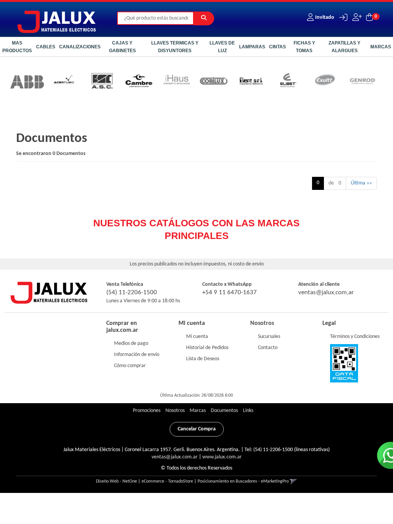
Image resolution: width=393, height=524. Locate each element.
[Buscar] (203, 18)
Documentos (224, 411)
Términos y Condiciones (355, 336)
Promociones (146, 411)
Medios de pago (131, 343)
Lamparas (252, 46)
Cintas (277, 46)
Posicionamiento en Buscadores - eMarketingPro (243, 481)
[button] (341, 17)
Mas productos (17, 46)
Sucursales (269, 336)
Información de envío (136, 355)
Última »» (361, 183)
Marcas (380, 46)
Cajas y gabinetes (122, 46)
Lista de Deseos (202, 359)
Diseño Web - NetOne (116, 481)
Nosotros (262, 323)
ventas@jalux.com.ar (326, 292)
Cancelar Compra (197, 429)
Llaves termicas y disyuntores (174, 46)
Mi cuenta (197, 336)
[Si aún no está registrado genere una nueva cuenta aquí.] (356, 17)
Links (248, 411)
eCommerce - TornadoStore (167, 481)
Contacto (267, 348)
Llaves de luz (222, 46)
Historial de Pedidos (207, 348)
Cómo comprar (130, 366)
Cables (45, 46)
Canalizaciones (80, 46)
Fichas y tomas (304, 46)
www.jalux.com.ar (222, 457)
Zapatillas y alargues (344, 46)
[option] (55, 82)
